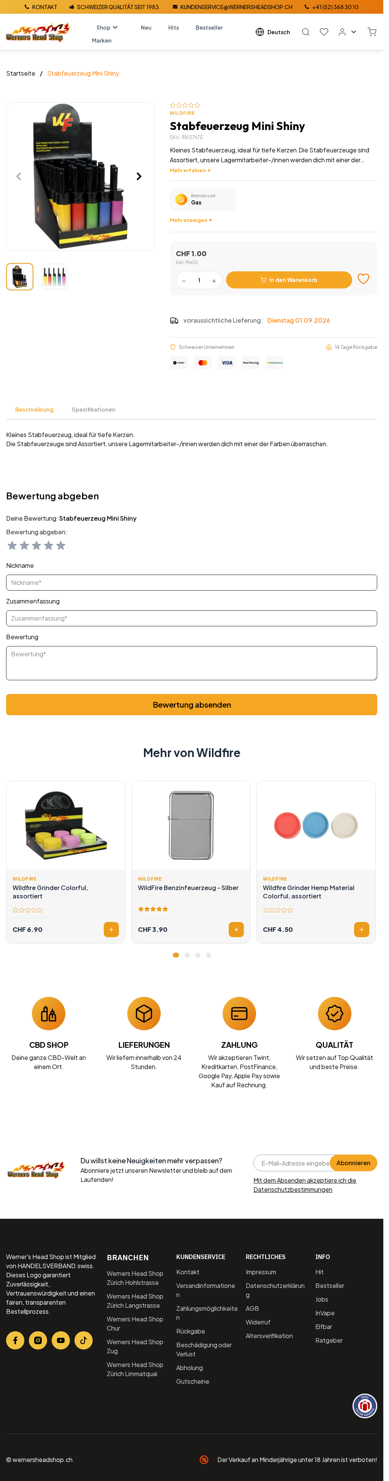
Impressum (261, 1272)
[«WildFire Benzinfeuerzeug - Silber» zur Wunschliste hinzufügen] (240, 791)
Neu (146, 27)
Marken (101, 40)
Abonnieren (353, 1163)
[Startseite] (38, 32)
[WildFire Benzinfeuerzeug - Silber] (191, 825)
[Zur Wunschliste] (363, 279)
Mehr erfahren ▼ (191, 170)
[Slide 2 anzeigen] (187, 955)
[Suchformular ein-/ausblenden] (306, 32)
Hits (173, 27)
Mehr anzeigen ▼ (191, 220)
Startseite (20, 73)
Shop (103, 27)
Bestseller (209, 27)
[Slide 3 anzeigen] (198, 955)
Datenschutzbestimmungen (292, 1189)
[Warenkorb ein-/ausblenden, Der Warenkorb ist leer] (372, 32)
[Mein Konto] (348, 32)
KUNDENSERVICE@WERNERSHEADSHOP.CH (236, 6)
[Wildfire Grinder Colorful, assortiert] (65, 825)
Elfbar (323, 1327)
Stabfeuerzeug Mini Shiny (83, 73)
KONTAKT (44, 6)
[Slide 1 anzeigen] (176, 955)
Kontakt (187, 1272)
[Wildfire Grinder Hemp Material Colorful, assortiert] (316, 825)
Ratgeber (329, 1340)
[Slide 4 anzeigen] (208, 955)
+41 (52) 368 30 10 (335, 6)
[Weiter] (139, 176)
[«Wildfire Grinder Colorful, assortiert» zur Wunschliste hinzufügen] (115, 791)
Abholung (189, 1368)
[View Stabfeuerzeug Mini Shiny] (19, 276)
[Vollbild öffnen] (80, 176)
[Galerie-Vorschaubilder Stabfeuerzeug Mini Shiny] (37, 276)
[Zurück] (18, 176)
